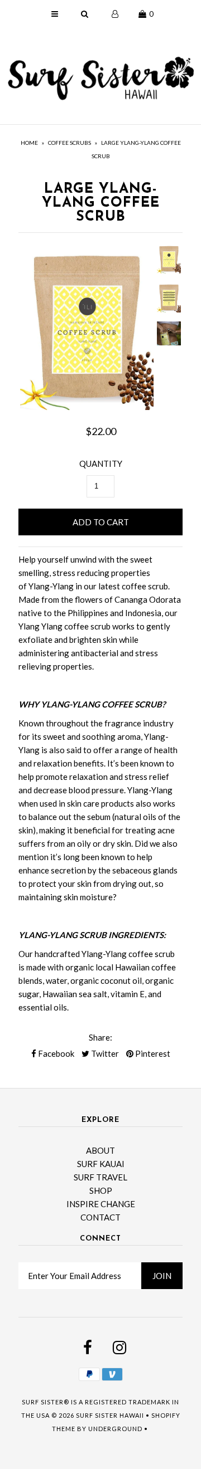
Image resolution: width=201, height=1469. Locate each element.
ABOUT (100, 1150)
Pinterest (151, 1053)
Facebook (55, 1053)
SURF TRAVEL (100, 1177)
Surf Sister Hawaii (110, 1415)
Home (29, 142)
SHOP (100, 1190)
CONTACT (100, 1217)
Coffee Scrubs (69, 142)
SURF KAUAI (101, 1164)
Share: (100, 1037)
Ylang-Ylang (51, 586)
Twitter (104, 1053)
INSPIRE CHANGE (100, 1204)
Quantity (100, 463)
